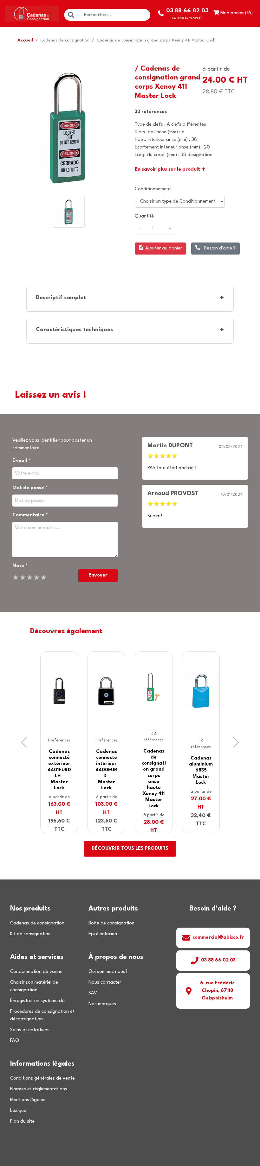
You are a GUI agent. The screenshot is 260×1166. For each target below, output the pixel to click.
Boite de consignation (111, 923)
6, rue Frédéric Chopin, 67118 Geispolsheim (217, 991)
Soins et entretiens (29, 1030)
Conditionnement (153, 189)
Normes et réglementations (38, 1089)
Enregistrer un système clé (37, 1001)
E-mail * (21, 460)
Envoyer (97, 575)
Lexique (18, 1110)
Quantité (144, 216)
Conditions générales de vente (42, 1078)
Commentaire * (30, 515)
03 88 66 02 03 (218, 960)
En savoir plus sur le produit (170, 169)
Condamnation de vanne (36, 971)
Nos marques (102, 1004)
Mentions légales (27, 1100)
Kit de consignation (30, 934)
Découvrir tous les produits (130, 848)
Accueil (25, 40)
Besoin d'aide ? (219, 248)
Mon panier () (236, 13)
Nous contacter (104, 982)
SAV (92, 993)
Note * (20, 566)
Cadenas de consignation (64, 40)
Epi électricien (102, 934)
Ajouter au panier (163, 248)
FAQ (14, 1040)
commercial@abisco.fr (218, 937)
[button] (24, 742)
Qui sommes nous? (107, 971)
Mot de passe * (30, 488)
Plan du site (22, 1121)
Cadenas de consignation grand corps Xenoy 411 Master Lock (156, 40)
